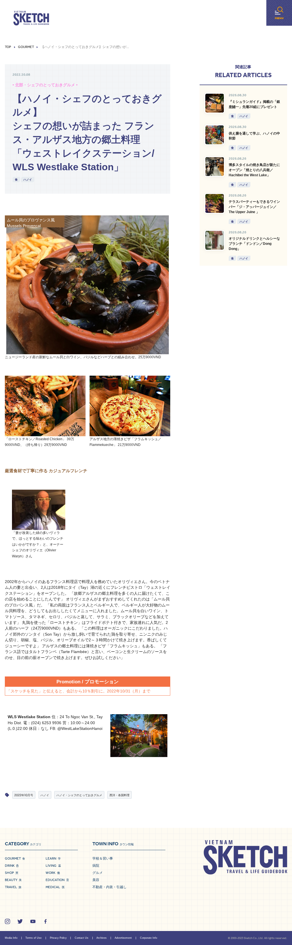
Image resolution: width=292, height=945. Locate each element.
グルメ (97, 873)
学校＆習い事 (102, 858)
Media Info (11, 937)
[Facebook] (45, 921)
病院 (95, 866)
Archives (101, 937)
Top (8, 47)
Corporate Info (148, 937)
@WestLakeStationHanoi (79, 728)
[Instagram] (7, 921)
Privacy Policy (58, 937)
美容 (95, 880)
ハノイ (27, 179)
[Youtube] (33, 921)
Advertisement (123, 937)
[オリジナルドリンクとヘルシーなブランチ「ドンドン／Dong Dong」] (214, 240)
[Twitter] (20, 921)
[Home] (31, 18)
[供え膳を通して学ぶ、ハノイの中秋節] (214, 135)
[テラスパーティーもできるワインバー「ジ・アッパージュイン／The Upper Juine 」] (214, 203)
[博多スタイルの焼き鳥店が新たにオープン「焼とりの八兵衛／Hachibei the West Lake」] (214, 166)
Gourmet (26, 47)
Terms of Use (33, 937)
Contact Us (81, 937)
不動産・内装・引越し (109, 887)
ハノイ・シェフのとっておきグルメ (79, 795)
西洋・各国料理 (119, 795)
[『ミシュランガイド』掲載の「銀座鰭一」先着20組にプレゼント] (214, 103)
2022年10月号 (23, 795)
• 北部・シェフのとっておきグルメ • (45, 85)
